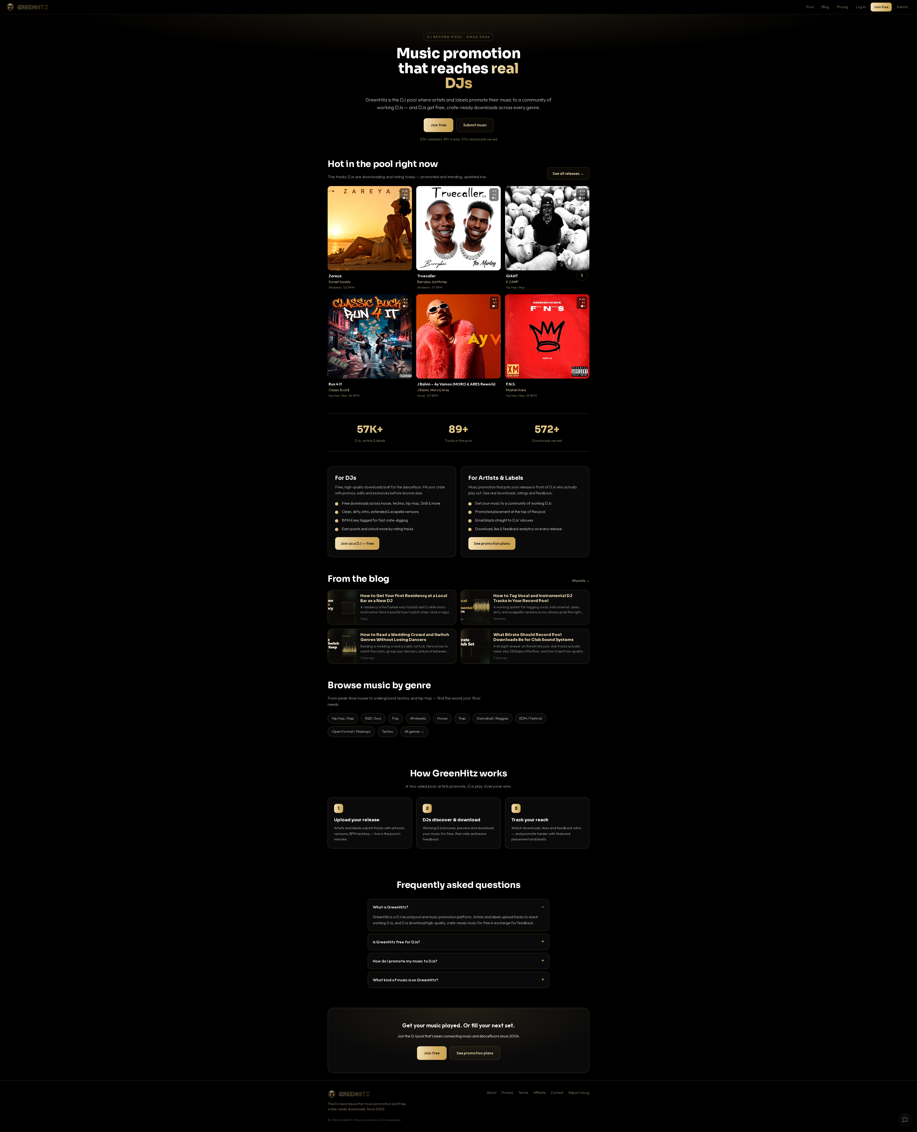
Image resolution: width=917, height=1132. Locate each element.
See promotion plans (492, 543)
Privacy (507, 1092)
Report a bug (579, 1092)
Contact (557, 1092)
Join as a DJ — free (357, 543)
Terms (523, 1092)
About (491, 1092)
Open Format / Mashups (351, 731)
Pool (810, 7)
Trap (462, 718)
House (442, 718)
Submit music (475, 125)
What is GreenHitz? (390, 906)
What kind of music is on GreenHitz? (405, 979)
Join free (881, 7)
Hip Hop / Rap (343, 718)
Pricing (842, 7)
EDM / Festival (530, 718)
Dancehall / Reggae (492, 718)
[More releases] (581, 275)
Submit (902, 7)
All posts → (580, 580)
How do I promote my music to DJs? (405, 960)
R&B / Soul (373, 718)
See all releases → (568, 173)
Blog (825, 7)
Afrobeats (418, 718)
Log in (861, 7)
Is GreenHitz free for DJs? (396, 941)
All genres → (414, 731)
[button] (405, 263)
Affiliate (539, 1092)
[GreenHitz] (27, 7)
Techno (387, 731)
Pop (395, 718)
